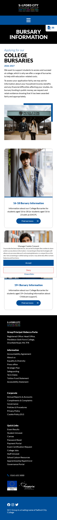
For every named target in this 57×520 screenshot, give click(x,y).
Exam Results (13, 429)
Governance (12, 404)
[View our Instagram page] (13, 504)
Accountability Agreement (19, 354)
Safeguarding (13, 371)
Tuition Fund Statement (18, 378)
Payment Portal (14, 443)
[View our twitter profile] (17, 504)
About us (11, 357)
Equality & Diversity (16, 360)
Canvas (10, 436)
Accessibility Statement (17, 381)
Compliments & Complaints (19, 400)
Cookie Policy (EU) (15, 414)
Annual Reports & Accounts (19, 397)
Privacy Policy (29, 274)
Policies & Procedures (17, 407)
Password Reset (14, 440)
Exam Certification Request (19, 446)
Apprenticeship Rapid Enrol (19, 460)
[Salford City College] (28, 7)
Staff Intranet (13, 453)
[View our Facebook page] (9, 504)
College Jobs (13, 450)
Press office (12, 364)
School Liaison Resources (18, 457)
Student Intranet (14, 433)
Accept (28, 263)
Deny (28, 270)
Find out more (27, 221)
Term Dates (12, 374)
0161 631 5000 (17, 475)
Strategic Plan (13, 367)
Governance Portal (15, 464)
